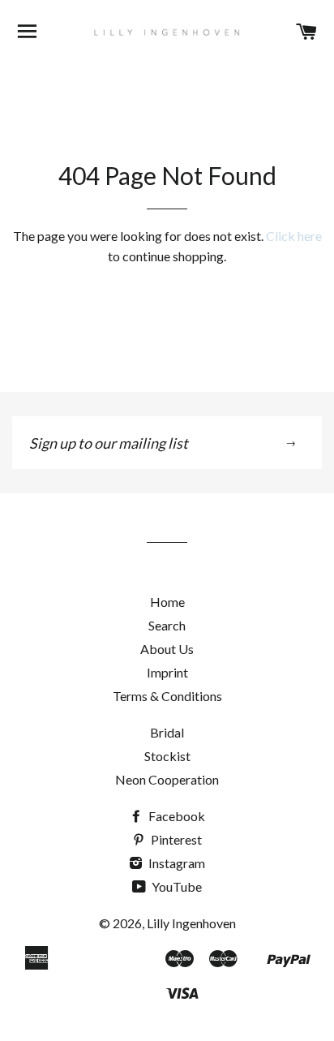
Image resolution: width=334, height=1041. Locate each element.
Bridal (167, 732)
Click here (294, 235)
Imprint (167, 672)
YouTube (175, 886)
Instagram (175, 863)
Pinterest (175, 839)
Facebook (175, 816)
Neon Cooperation (167, 779)
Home (167, 601)
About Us (167, 648)
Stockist (167, 756)
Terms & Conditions (167, 695)
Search (167, 625)
